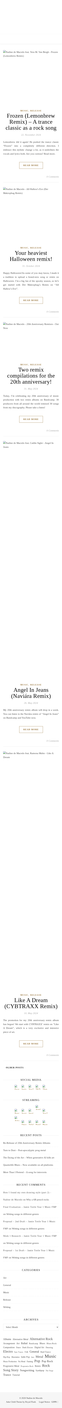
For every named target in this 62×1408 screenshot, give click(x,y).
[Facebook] (17, 1087)
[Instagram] (24, 1087)
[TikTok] (38, 1087)
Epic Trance (18, 1352)
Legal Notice (44, 1402)
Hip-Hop (6, 1357)
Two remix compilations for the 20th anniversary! (31, 375)
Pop (37, 1361)
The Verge (49, 1371)
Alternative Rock (41, 1339)
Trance (7, 1374)
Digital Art (39, 1347)
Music (24, 111)
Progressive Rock (27, 1366)
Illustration (15, 1357)
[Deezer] (24, 1122)
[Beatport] (45, 1122)
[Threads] (45, 1087)
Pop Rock (47, 1361)
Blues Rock (52, 1343)
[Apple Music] (38, 1107)
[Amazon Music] (17, 1118)
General (7, 1285)
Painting (30, 1362)
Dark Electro (27, 1347)
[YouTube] (31, 1087)
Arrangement (9, 1343)
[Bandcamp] (17, 1111)
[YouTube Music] (45, 1111)
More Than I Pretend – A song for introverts (25, 1172)
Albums (7, 1339)
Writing (6, 1307)
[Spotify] (31, 1111)
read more (31, 165)
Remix (38, 1366)
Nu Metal (21, 1361)
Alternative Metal (20, 1339)
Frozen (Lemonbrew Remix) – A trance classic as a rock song (31, 122)
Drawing (49, 1347)
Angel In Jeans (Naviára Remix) (31, 693)
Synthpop (40, 1370)
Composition (9, 1347)
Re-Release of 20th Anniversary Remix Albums (26, 1143)
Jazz (32, 1357)
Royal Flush (30, 1402)
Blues (42, 1343)
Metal (39, 1356)
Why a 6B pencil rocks (37, 1199)
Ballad (24, 1343)
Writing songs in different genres (22, 1214)
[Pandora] (38, 1122)
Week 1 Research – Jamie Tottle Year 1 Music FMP (30, 1236)
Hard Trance (45, 1352)
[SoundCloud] (24, 1111)
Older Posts (14, 1067)
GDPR (54, 1402)
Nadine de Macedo (31, 15)
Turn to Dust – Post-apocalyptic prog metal (24, 1150)
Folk (26, 1352)
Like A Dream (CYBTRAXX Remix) (31, 1003)
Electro (8, 1351)
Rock (46, 1366)
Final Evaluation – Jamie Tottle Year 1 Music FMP (30, 1207)
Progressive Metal (11, 1366)
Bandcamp (33, 1343)
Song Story (11, 1370)
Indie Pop (25, 1357)
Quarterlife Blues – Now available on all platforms (28, 1165)
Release (36, 111)
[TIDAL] (31, 1122)
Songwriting (27, 1370)
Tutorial (16, 1375)
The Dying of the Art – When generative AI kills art (28, 1157)
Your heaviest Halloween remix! (31, 256)
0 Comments (53, 176)
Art (4, 1278)
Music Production (10, 1362)
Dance (18, 1347)
